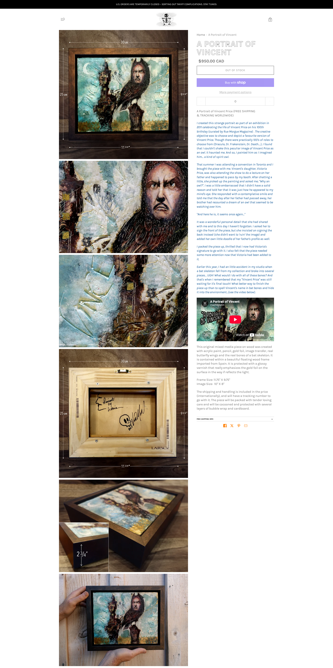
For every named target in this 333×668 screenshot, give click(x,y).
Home (201, 35)
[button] (225, 425)
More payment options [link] (235, 92)
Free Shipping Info (205, 419)
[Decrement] (201, 101)
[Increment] (269, 101)
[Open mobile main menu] (63, 19)
